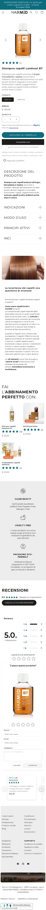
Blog (4, 829)
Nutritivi (27, 825)
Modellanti (6, 841)
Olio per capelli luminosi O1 (9, 427)
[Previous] (5, 40)
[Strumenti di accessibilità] (10, 905)
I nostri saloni (7, 816)
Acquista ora (23, 142)
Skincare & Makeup (10, 853)
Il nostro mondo (9, 825)
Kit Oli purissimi (30, 426)
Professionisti (7, 822)
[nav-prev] (4, 788)
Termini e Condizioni (33, 853)
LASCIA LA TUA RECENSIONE (19, 603)
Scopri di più (13, 128)
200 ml (7, 99)
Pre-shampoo (30, 819)
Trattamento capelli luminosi (11, 464)
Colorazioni (6, 850)
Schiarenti (6, 847)
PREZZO (5, 106)
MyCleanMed (7, 857)
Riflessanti (6, 844)
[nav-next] (41, 788)
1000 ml (22, 100)
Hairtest (5, 819)
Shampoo (28, 822)
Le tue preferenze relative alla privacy (19, 905)
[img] (10, 63)
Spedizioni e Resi (31, 847)
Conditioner (29, 816)
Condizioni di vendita (33, 844)
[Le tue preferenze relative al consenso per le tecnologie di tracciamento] (4, 905)
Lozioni (27, 829)
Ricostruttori (29, 832)
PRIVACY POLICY (8, 899)
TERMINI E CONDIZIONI (28, 899)
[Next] (40, 40)
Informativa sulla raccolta (9, 908)
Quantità (6, 114)
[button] (3, 12)
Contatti (27, 850)
